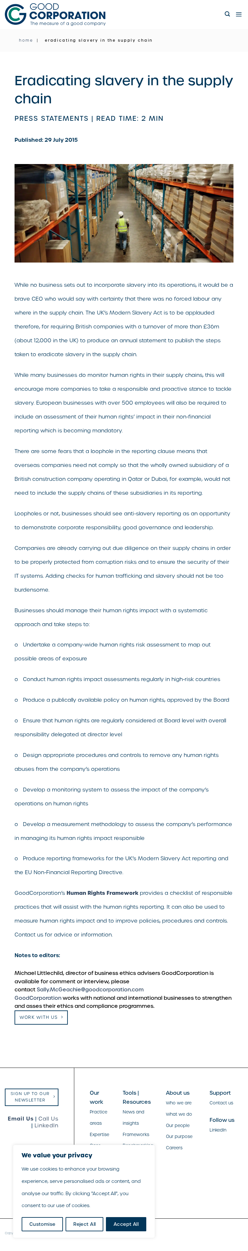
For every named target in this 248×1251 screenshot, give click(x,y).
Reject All (84, 1224)
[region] (84, 1191)
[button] (228, 14)
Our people (178, 1125)
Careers (174, 1148)
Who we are (178, 1103)
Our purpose (179, 1136)
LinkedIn (46, 1125)
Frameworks (136, 1134)
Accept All (126, 1224)
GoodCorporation (38, 998)
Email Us (21, 1118)
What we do (179, 1114)
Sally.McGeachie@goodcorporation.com (90, 989)
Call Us (48, 1118)
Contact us (221, 1103)
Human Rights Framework (102, 892)
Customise (42, 1224)
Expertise (99, 1134)
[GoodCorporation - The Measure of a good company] (55, 14)
